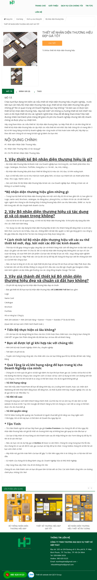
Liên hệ (38, 12)
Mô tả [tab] (9, 91)
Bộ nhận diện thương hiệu (55, 19)
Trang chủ (40, 6)
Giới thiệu (53, 6)
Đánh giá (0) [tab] (24, 91)
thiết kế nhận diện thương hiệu (62, 50)
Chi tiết (52, 43)
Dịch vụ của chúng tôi (72, 6)
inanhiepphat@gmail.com (66, 561)
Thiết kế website (42, 575)
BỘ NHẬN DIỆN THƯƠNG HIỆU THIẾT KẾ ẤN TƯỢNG (79, 527)
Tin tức (89, 6)
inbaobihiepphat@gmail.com (62, 565)
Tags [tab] (39, 91)
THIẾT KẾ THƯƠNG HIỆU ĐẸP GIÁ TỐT (48, 527)
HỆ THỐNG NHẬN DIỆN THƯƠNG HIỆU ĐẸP (18, 527)
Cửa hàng (19, 19)
